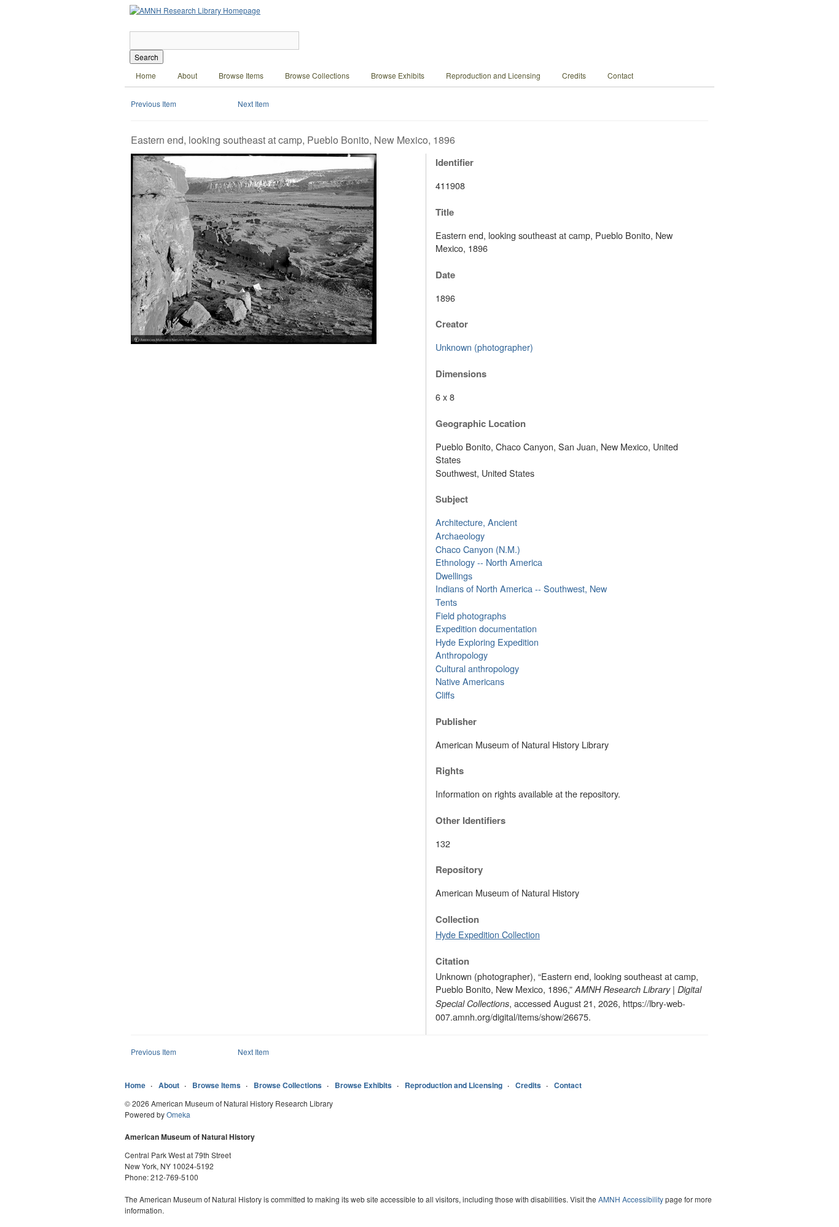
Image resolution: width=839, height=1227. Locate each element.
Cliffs (445, 694)
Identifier (454, 162)
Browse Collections (317, 75)
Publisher (456, 721)
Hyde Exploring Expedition (487, 641)
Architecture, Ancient (476, 521)
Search (146, 57)
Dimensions (460, 373)
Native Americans (469, 681)
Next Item (253, 103)
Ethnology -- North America (488, 561)
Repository (459, 869)
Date (445, 274)
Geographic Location (480, 423)
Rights (449, 770)
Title (444, 212)
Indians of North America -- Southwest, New (521, 588)
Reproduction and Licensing (493, 75)
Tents (446, 601)
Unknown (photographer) (484, 346)
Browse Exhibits (397, 75)
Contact (620, 75)
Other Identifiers (470, 820)
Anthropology (461, 654)
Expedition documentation (486, 628)
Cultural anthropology (477, 668)
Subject (451, 499)
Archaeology (460, 535)
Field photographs (470, 615)
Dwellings (453, 575)
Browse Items (241, 75)
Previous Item (153, 103)
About (187, 75)
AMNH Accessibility (630, 1199)
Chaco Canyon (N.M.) (477, 549)
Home (146, 75)
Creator (451, 324)
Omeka (178, 1114)
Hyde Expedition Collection (487, 934)
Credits (574, 75)
